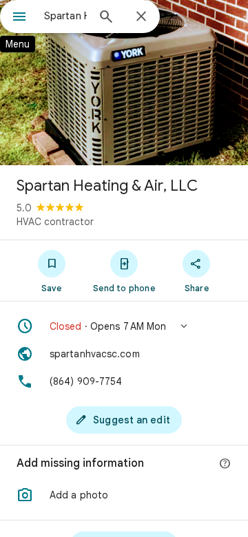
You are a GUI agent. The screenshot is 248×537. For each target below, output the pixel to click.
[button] (124, 326)
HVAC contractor (55, 221)
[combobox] (65, 16)
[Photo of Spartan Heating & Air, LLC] (124, 82)
